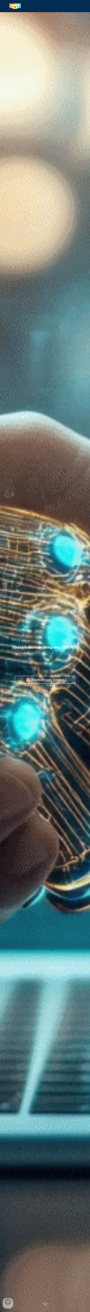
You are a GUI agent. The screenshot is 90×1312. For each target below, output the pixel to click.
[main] (45, 647)
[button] (45, 1304)
